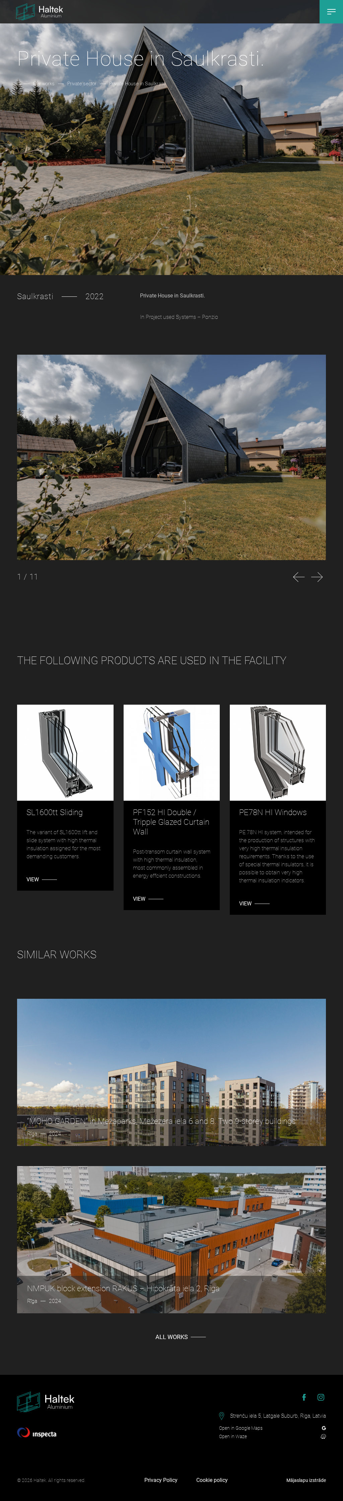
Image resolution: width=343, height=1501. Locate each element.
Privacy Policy (161, 1480)
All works (171, 1336)
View (32, 879)
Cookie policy (212, 1480)
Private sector (81, 83)
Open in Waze (233, 1436)
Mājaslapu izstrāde (306, 1480)
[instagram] (321, 1397)
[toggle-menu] (331, 11)
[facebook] (304, 1397)
